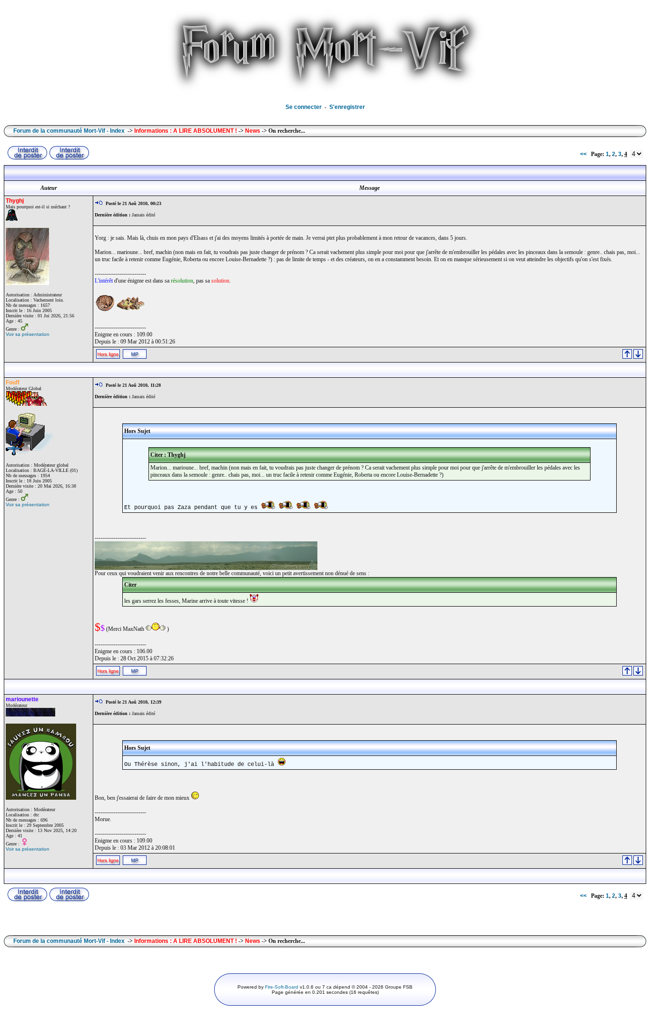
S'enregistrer (347, 107)
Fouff (13, 382)
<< (583, 154)
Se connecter (304, 107)
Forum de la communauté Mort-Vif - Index (69, 130)
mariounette (22, 699)
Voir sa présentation (27, 334)
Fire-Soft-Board (281, 987)
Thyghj (15, 200)
